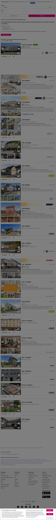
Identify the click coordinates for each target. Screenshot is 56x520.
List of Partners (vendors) (30, 517)
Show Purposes (49, 517)
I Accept (49, 510)
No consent (50, 514)
